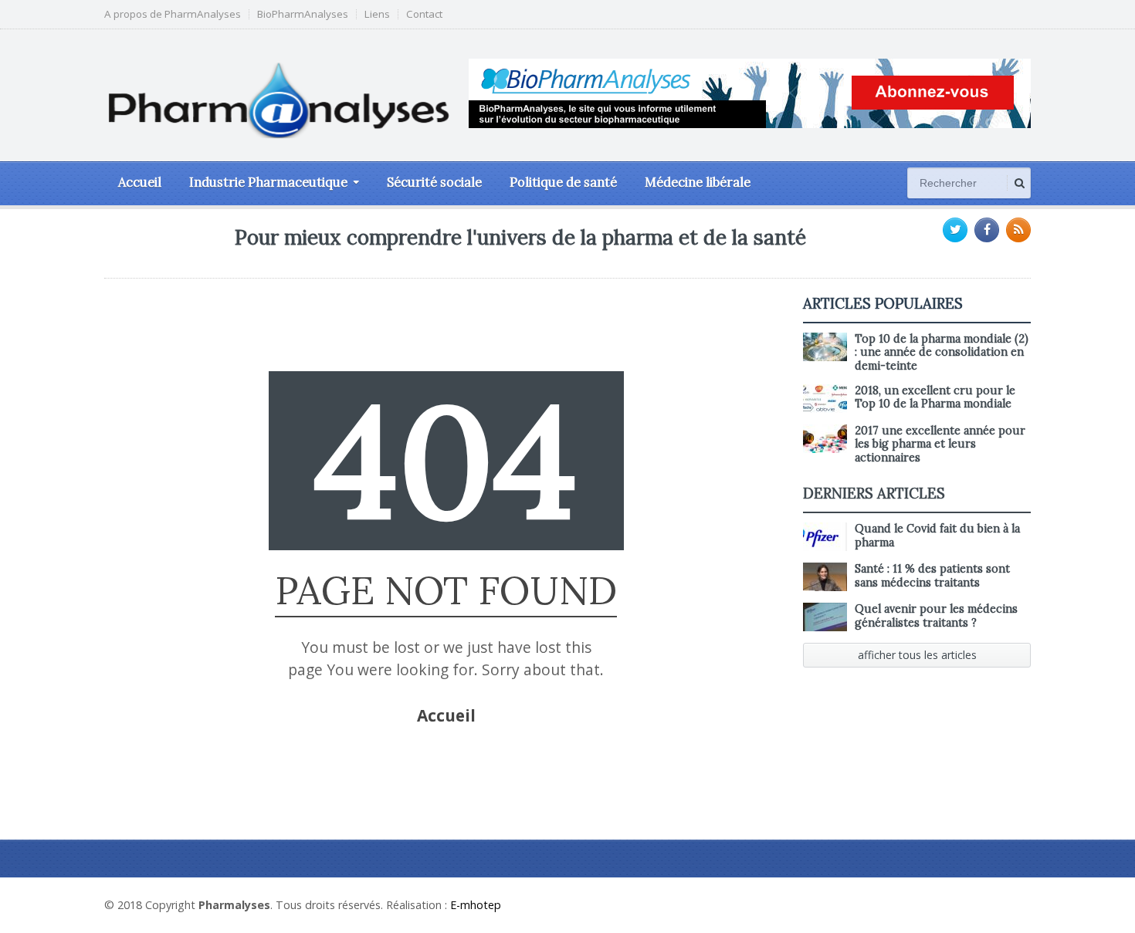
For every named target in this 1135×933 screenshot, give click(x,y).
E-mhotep (475, 905)
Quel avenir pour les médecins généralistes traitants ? (936, 615)
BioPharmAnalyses (302, 14)
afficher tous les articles (917, 654)
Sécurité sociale (434, 182)
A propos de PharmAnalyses (172, 14)
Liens (377, 14)
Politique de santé (563, 182)
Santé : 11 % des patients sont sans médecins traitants (932, 575)
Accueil (139, 182)
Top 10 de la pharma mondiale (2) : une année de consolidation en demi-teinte (941, 352)
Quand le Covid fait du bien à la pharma (937, 535)
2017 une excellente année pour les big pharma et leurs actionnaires (940, 444)
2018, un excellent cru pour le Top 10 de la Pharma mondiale (935, 397)
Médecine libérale (697, 182)
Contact (424, 14)
